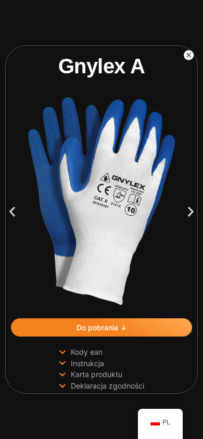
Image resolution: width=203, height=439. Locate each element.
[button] (12, 211)
